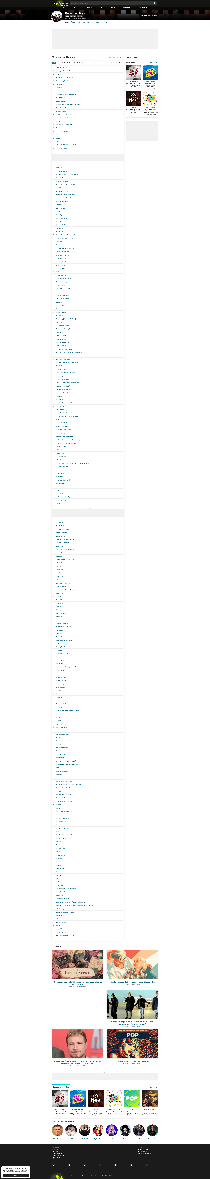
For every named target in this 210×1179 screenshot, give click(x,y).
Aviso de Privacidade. (21, 1171)
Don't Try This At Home (63, 288)
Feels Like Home (61, 335)
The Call (58, 128)
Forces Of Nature (61, 346)
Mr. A (57, 620)
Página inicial (68, 18)
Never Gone (59, 630)
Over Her (59, 690)
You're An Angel (61, 939)
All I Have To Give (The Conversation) (67, 174)
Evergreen (59, 315)
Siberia (58, 138)
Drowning (59, 87)
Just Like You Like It (62, 522)
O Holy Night (60, 670)
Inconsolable (60, 84)
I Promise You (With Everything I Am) (67, 416)
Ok (57, 674)
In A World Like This (62, 466)
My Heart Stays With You (63, 627)
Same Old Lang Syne (62, 734)
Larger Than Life (61, 101)
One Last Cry (60, 684)
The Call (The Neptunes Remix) (65, 835)
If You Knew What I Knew (63, 456)
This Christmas (60, 855)
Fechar (16, 1175)
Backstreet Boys (75, 13)
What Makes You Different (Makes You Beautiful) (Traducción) (74, 905)
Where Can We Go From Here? (65, 912)
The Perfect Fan (61, 845)
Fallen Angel (60, 332)
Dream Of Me (60, 305)
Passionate (59, 697)
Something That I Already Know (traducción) (69, 784)
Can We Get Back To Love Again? (66, 235)
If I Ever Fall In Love (62, 450)
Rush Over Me (60, 724)
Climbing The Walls (62, 262)
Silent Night (59, 774)
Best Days (59, 205)
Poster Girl (59, 707)
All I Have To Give (61, 98)
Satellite (58, 737)
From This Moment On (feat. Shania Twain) (69, 352)
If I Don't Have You (61, 446)
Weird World (59, 895)
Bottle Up (59, 74)
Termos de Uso (142, 1151)
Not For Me (59, 657)
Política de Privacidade (145, 1153)
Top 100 (76, 8)
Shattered (59, 751)
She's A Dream (60, 754)
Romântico (73, 16)
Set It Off (59, 744)
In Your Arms (60, 473)
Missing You (59, 610)
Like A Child (59, 569)
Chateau (58, 245)
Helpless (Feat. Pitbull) (63, 386)
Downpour (59, 302)
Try (57, 878)
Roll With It (59, 717)
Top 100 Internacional (58, 1155)
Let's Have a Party (61, 556)
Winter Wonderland (62, 922)
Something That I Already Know (66, 781)
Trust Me (58, 875)
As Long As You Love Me (63, 71)
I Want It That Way (61, 67)
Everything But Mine (62, 325)
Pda (57, 700)
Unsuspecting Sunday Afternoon (66, 888)
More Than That (61, 108)
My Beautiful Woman (62, 623)
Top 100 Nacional (57, 1153)
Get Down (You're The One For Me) (66, 145)
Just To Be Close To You (63, 526)
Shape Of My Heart (62, 81)
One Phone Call (61, 687)
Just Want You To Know (63, 529)
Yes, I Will (59, 929)
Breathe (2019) (60, 225)
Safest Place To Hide (62, 727)
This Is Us (59, 858)
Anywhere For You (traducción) (65, 194)
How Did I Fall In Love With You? (65, 403)
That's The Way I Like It (63, 818)
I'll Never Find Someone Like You (66, 443)
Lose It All (59, 573)
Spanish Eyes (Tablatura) (63, 794)
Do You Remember (61, 275)
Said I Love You (60, 731)
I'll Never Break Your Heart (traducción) (68, 440)
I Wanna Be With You (62, 423)
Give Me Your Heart (62, 366)
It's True (58, 503)
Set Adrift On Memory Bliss (64, 741)
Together (59, 865)
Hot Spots (127, 8)
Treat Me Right (60, 868)
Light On (58, 566)
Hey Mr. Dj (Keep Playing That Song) (67, 393)
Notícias (113, 8)
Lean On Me (59, 546)
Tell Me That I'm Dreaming (64, 811)
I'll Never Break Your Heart (64, 114)
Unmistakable (60, 885)
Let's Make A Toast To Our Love (65, 559)
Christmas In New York (63, 255)
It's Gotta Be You (61, 500)
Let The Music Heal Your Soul (65, 549)
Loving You (59, 593)
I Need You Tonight (62, 413)
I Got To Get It (60, 409)
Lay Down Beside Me (62, 543)
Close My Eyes (60, 265)
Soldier (58, 778)
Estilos (89, 8)
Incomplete (59, 91)
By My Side (59, 228)
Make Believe (60, 600)
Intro (57, 490)
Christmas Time (61, 258)
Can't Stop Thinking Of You (64, 238)
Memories (59, 606)
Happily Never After (62, 369)
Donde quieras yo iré (62, 299)
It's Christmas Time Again (64, 497)
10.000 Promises (61, 168)
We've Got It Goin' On (62, 118)
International (60, 487)
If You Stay (59, 460)
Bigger (58, 211)
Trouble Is (59, 872)
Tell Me (58, 134)
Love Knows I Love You (63, 583)
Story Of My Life (61, 798)
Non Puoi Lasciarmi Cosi (63, 653)
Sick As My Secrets (62, 771)
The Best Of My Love (62, 828)
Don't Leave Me (61, 285)
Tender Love (60, 815)
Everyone (59, 322)
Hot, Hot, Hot (60, 399)
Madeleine (59, 596)
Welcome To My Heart (62, 899)
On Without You (61, 677)
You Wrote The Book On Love (65, 935)
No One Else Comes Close (64, 124)
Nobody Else (60, 650)
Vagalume (60, 3)
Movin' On (59, 616)
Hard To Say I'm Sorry (62, 379)
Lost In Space (60, 576)
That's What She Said (62, 821)
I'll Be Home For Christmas (64, 430)
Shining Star (60, 757)
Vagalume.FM (142, 8)
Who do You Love (61, 919)
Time (57, 862)
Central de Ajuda (143, 1149)
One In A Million (61, 111)
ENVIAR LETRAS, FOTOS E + (150, 16)
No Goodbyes (60, 637)
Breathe (58, 221)
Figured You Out (61, 339)
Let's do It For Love (62, 553)
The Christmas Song (62, 838)
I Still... (58, 141)
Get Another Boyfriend (63, 359)
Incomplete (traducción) (63, 480)
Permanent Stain (61, 704)
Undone (58, 882)
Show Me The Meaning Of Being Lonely (68, 104)
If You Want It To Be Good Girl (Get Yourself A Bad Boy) (72, 463)
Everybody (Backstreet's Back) (65, 77)
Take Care (59, 804)
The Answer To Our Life (63, 825)
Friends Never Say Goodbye (64, 349)
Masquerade (60, 603)
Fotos (78, 22)
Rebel (58, 714)
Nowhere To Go (60, 663)
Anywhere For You (61, 148)
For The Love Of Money (63, 342)
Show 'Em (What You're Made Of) (66, 761)
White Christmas (61, 915)
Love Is (58, 579)
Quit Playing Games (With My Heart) (67, 94)
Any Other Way (60, 188)
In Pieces (59, 470)
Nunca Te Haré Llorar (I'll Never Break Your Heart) (71, 667)
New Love (59, 633)
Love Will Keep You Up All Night (65, 590)
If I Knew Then (60, 453)
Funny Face (59, 356)
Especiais (55, 1149)
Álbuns (73, 22)
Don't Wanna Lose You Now (64, 292)
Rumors (58, 721)
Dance (67, 16)
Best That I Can (61, 208)
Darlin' (58, 272)
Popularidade (96, 22)
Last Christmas (60, 536)
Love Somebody (61, 586)
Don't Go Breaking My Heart (64, 282)
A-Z (101, 8)
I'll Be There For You (62, 433)
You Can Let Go (61, 932)
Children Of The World (63, 252)
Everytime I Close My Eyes (64, 329)
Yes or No (59, 925)
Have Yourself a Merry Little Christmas (68, 382)
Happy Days (60, 376)
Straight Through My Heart (64, 801)
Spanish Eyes (60, 791)
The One (58, 121)
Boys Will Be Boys (61, 218)
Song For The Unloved (63, 788)
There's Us (59, 852)
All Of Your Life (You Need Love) (65, 184)
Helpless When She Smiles (64, 389)
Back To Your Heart (62, 131)
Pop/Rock (79, 16)
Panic (58, 694)
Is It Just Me (60, 493)
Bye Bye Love (60, 231)
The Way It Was (60, 848)
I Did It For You (60, 406)
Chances (59, 241)
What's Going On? (61, 909)
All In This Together (62, 181)
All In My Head (60, 178)
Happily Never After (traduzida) (65, 372)
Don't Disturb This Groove (64, 278)
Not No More (60, 660)
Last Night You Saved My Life (65, 539)
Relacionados (86, 22)
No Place (59, 643)
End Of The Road (61, 312)
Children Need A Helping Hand (65, 248)
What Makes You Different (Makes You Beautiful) (70, 902)
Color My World (60, 268)
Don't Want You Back (62, 295)
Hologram (59, 396)
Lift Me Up (59, 563)
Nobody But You (61, 647)
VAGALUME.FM (153, 62)
